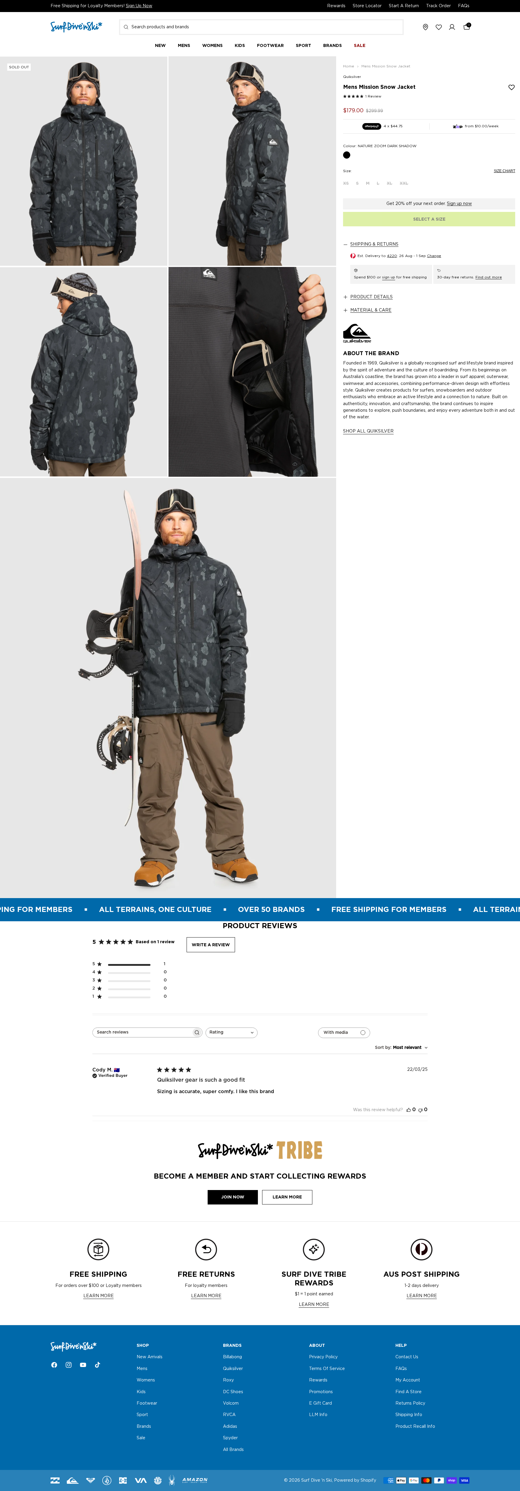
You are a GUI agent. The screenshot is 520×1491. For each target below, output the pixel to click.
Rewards (336, 6)
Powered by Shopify (355, 1480)
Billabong (232, 1357)
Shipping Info (408, 1415)
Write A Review (211, 944)
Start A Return (404, 6)
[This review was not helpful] (420, 1110)
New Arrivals (149, 1357)
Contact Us (406, 1357)
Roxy (228, 1380)
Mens (142, 1369)
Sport (142, 1415)
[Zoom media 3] (83, 371)
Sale (141, 1438)
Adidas (230, 1426)
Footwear (147, 1403)
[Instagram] (68, 1365)
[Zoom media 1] (83, 161)
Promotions (321, 1392)
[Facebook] (54, 1365)
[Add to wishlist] (511, 87)
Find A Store (408, 1392)
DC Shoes (233, 1392)
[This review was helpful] (409, 1110)
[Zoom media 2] (252, 161)
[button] (452, 27)
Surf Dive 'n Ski (316, 1480)
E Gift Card (320, 1403)
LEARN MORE (98, 1296)
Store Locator (367, 6)
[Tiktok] (97, 1365)
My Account (407, 1380)
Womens (146, 1380)
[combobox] (261, 27)
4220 (392, 256)
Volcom (231, 1403)
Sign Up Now (139, 6)
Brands (144, 1426)
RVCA (229, 1415)
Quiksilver (352, 77)
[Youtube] (83, 1365)
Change (434, 256)
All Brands (233, 1450)
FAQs (463, 6)
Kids (141, 1392)
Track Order (438, 6)
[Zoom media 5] (168, 688)
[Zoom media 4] (252, 371)
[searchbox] (142, 1032)
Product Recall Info (415, 1426)
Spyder (230, 1438)
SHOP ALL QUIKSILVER (368, 431)
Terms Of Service (327, 1369)
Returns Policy (410, 1403)
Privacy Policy (323, 1357)
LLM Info (318, 1415)
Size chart (504, 171)
